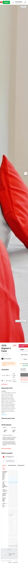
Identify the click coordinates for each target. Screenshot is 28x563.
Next (25, 173)
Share (24, 7)
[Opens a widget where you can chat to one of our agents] (9, 555)
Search (6, 2)
